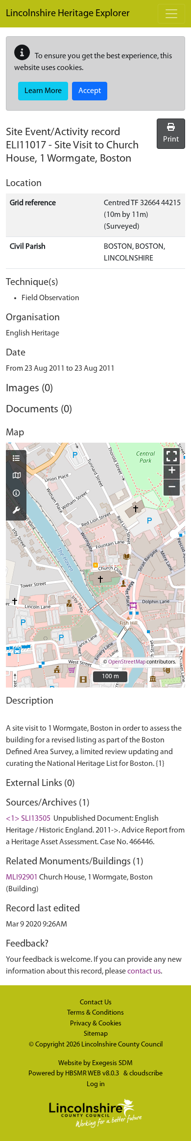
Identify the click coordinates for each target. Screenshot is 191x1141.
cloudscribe (146, 1073)
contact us (144, 971)
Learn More (43, 91)
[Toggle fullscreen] (172, 456)
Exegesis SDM (112, 1063)
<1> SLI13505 (28, 819)
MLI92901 (22, 877)
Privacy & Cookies (95, 1023)
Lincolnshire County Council (122, 1044)
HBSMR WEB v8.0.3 (92, 1073)
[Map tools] (16, 511)
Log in (96, 1084)
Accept (89, 91)
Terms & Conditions (95, 1013)
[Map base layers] (16, 476)
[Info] (16, 494)
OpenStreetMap (126, 662)
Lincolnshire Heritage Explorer (68, 14)
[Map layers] (16, 459)
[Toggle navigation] (171, 14)
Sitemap (96, 1034)
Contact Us (96, 1002)
